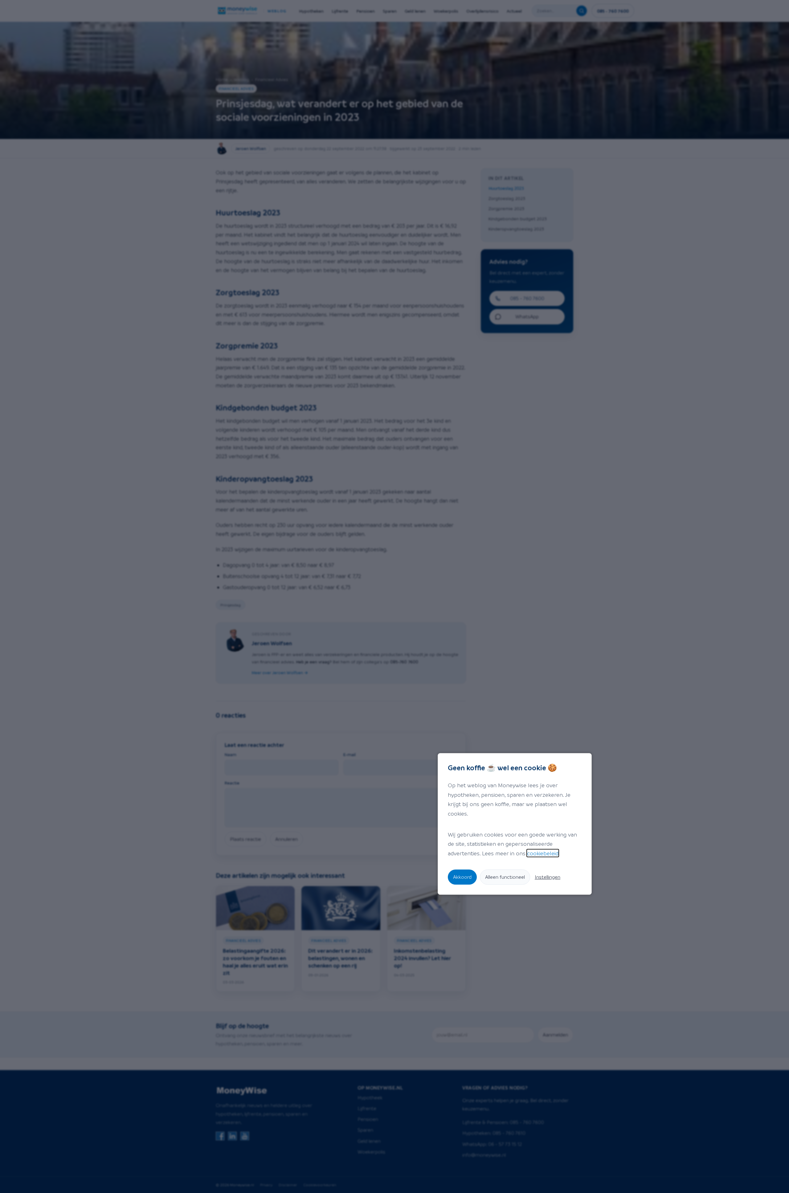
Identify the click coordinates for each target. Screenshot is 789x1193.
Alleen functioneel (505, 877)
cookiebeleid (542, 853)
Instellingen (547, 877)
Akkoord (462, 877)
